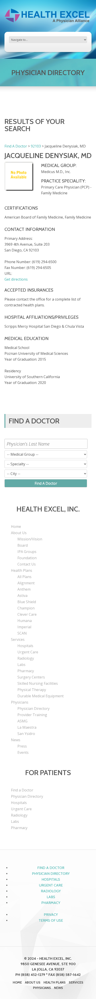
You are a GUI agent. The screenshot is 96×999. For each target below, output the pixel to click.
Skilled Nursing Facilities (37, 683)
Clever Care (27, 614)
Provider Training (32, 714)
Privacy (51, 914)
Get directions (16, 279)
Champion (26, 608)
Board (22, 545)
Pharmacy (25, 670)
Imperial (24, 626)
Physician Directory (33, 708)
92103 (36, 146)
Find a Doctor (22, 790)
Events (23, 752)
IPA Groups (26, 551)
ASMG (22, 721)
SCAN (22, 633)
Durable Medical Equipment (40, 695)
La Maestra (26, 727)
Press (22, 746)
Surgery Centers (31, 677)
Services (18, 639)
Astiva (22, 595)
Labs (21, 664)
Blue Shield (26, 601)
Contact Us (26, 564)
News (15, 739)
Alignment (26, 583)
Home (16, 526)
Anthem (24, 589)
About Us (19, 532)
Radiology (25, 658)
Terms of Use (51, 920)
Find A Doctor (15, 146)
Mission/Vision (29, 539)
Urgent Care (27, 652)
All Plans (24, 576)
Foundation (27, 557)
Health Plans (21, 570)
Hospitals (25, 645)
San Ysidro (26, 733)
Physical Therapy (31, 689)
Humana (24, 620)
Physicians (19, 702)
